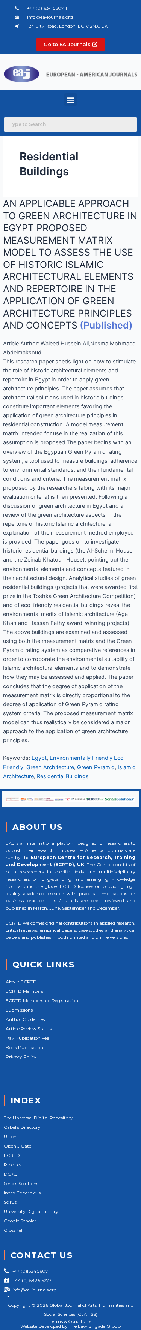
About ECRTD (21, 982)
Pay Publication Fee (27, 1038)
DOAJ (10, 1174)
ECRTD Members (24, 991)
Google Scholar (20, 1221)
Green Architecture (50, 767)
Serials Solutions (21, 1183)
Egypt (39, 758)
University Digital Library (31, 1211)
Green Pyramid (96, 767)
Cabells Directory (22, 1127)
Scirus (10, 1202)
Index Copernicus (22, 1193)
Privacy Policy (21, 1057)
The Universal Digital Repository (38, 1118)
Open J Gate (17, 1146)
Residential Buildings (63, 776)
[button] (70, 99)
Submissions (19, 1010)
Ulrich (10, 1136)
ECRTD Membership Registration (42, 1000)
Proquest (13, 1164)
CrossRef (13, 1230)
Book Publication (24, 1047)
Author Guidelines (25, 1019)
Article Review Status (29, 1028)
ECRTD (12, 1155)
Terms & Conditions (70, 1321)
